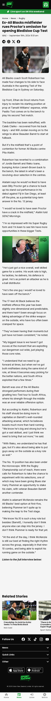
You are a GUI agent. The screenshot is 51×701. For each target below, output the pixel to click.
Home (5, 18)
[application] (25, 249)
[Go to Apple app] (16, 670)
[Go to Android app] (35, 670)
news (13, 18)
